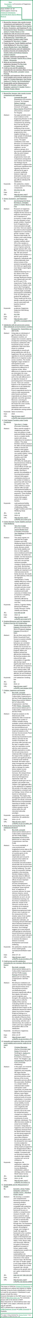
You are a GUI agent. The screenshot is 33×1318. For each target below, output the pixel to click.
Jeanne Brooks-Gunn (11, 47)
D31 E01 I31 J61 (19, 190)
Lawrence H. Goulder (18, 87)
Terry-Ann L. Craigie (19, 41)
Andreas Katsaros (9, 54)
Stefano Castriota (16, 26)
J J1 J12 (17, 513)
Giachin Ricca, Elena (24, 58)
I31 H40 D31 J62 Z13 (21, 1176)
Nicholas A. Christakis (25, 30)
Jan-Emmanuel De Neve (22, 201)
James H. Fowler (9, 32)
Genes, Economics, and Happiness (15, 28)
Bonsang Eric (10, 37)
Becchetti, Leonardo (10, 58)
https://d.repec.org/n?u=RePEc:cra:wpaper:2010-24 (23, 321)
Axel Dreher (27, 79)
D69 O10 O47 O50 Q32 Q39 (22, 1275)
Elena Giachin (27, 26)
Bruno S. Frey (19, 32)
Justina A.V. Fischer (10, 81)
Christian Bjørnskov (16, 79)
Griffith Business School (8, 1309)
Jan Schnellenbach (23, 81)
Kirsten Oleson (15, 89)
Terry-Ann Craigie (22, 45)
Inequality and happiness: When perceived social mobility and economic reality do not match (17, 77)
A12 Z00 (17, 314)
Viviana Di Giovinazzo (8, 12)
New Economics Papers (8, 4)
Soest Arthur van (20, 37)
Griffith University (23, 1309)
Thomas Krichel (23, 1315)
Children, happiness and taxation (14, 56)
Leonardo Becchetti (20, 97)
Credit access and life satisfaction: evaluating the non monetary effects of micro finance (18, 70)
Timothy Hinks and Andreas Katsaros (16, 53)
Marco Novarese (6, 1302)
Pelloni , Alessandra (10, 60)
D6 (15, 682)
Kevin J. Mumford (25, 1192)
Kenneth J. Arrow (16, 85)
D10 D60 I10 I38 (19, 613)
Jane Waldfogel (23, 47)
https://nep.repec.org (13, 1298)
